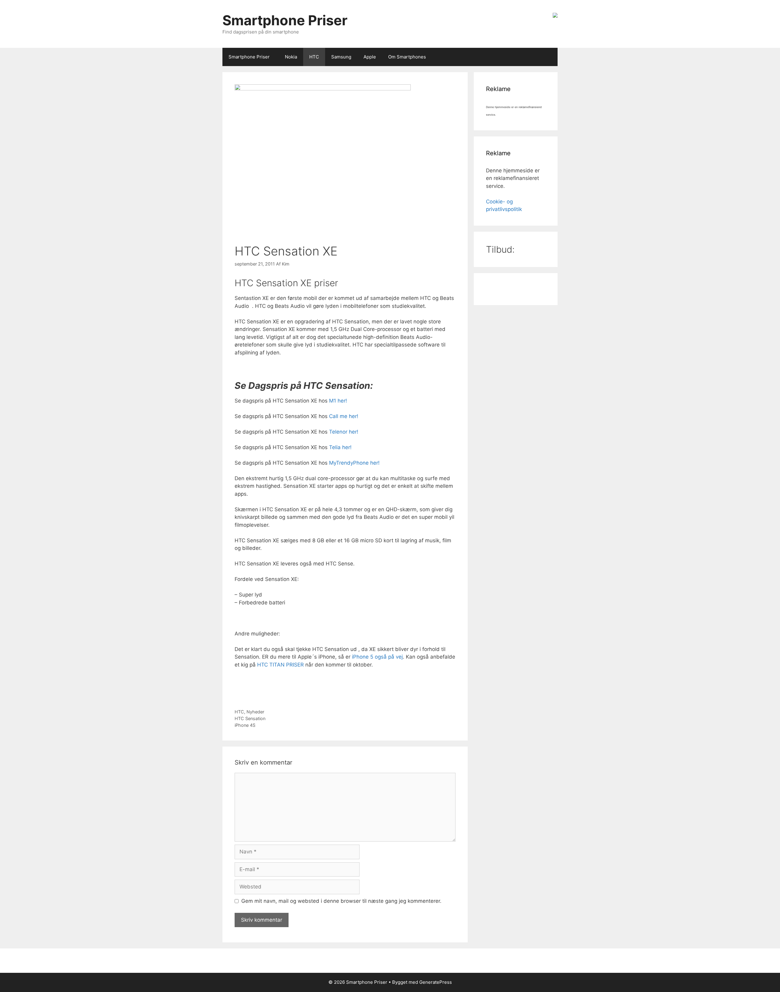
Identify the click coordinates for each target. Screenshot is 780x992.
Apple (369, 57)
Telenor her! (343, 432)
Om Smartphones (407, 57)
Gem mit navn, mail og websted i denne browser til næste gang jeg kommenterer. (341, 901)
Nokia (291, 57)
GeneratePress (435, 982)
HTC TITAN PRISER (280, 665)
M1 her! (338, 401)
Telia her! (340, 447)
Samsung (341, 57)
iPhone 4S (245, 725)
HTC (314, 57)
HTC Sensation (250, 718)
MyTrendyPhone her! (354, 463)
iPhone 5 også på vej (377, 657)
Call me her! (343, 416)
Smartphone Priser (284, 20)
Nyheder (255, 711)
